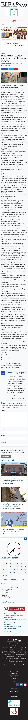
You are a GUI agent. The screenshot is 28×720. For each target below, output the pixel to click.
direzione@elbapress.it (20, 653)
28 (25, 572)
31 (10, 575)
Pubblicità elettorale (14, 675)
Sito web (3, 442)
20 (21, 569)
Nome (3, 429)
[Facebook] (17, 684)
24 (10, 572)
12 (17, 566)
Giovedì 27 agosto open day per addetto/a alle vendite (13, 505)
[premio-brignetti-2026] (14, 33)
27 (21, 572)
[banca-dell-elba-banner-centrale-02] (14, 45)
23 (6, 572)
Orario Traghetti (14, 691)
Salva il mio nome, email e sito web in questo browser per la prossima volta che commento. (12, 451)
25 (14, 572)
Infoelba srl (21, 664)
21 (25, 569)
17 (10, 569)
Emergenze (14, 694)
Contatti (14, 678)
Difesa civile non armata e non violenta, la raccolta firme (13, 530)
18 (14, 569)
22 (3, 572)
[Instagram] (21, 684)
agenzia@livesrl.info (10, 660)
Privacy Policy (14, 671)
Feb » (22, 579)
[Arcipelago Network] (14, 711)
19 (17, 569)
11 (14, 566)
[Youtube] (25, 684)
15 (3, 569)
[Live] (14, 703)
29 (3, 575)
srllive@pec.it (22, 660)
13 (21, 566)
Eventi (14, 693)
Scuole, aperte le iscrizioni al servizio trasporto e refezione (13, 480)
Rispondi (22, 372)
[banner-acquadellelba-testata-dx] (14, 12)
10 (10, 566)
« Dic (5, 579)
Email (3, 435)
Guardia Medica (14, 696)
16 (6, 569)
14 (25, 566)
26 (17, 572)
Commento (4, 410)
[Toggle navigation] (3, 24)
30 (6, 575)
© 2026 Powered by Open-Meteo (8, 602)
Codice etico (14, 676)
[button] (14, 356)
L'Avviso (3, 53)
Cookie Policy (14, 673)
